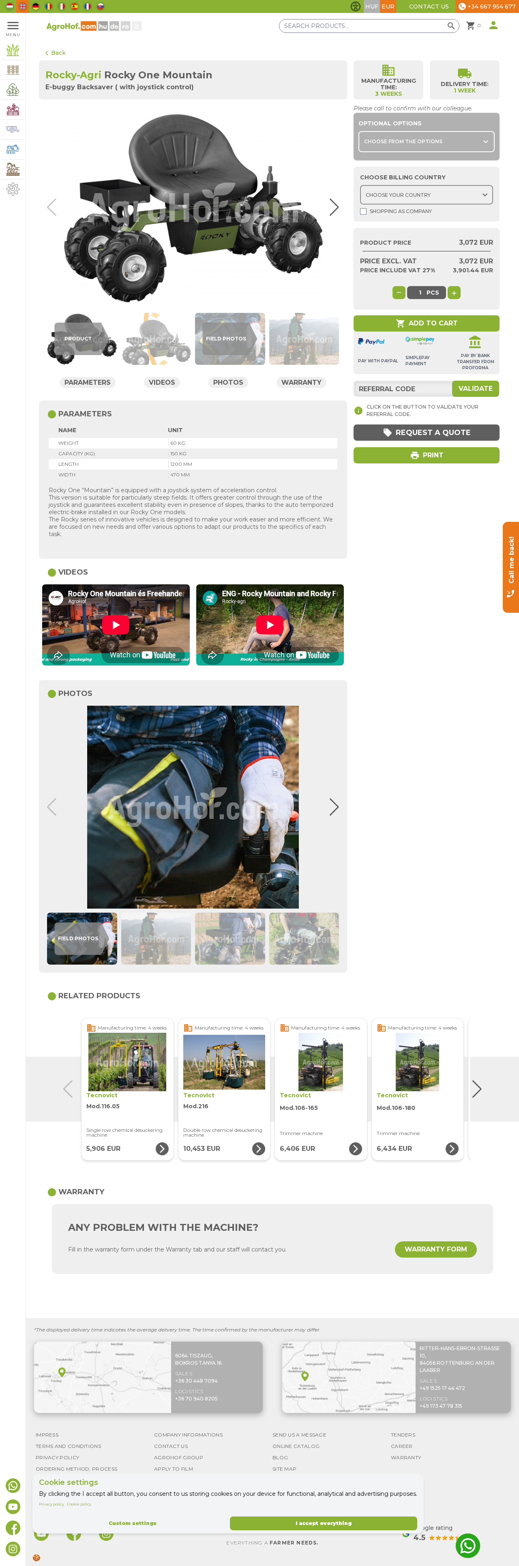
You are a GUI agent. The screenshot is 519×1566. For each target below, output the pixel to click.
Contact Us (429, 6)
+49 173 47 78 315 (441, 1406)
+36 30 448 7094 (196, 1381)
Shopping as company (401, 211)
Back (55, 52)
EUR (388, 6)
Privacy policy (51, 1504)
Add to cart (427, 323)
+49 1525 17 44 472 (442, 1388)
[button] (331, 207)
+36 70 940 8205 (196, 1399)
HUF (371, 6)
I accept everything (324, 1523)
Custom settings (133, 1523)
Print (427, 455)
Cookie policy (79, 1504)
